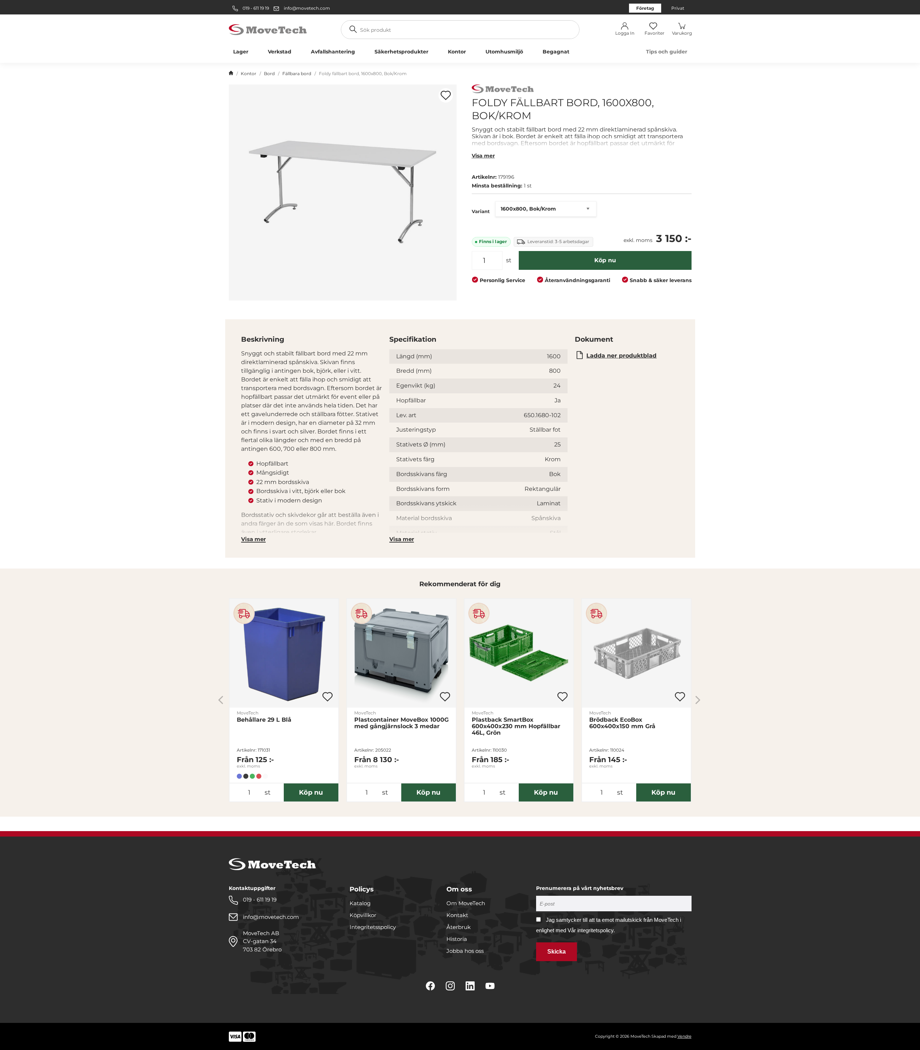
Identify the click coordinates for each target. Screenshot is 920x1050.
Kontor (248, 73)
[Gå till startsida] (231, 73)
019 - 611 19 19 (255, 8)
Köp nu (605, 260)
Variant (481, 211)
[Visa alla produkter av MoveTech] (503, 89)
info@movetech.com (307, 8)
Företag (645, 8)
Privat (677, 8)
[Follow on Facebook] (430, 986)
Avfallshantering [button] (333, 51)
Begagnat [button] (556, 51)
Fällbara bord (296, 73)
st (509, 260)
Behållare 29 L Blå (264, 720)
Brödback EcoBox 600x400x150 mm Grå (622, 723)
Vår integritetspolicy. (591, 930)
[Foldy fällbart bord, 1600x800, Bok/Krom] (343, 193)
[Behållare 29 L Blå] (284, 653)
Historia (456, 939)
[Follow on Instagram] (450, 986)
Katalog (360, 903)
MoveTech (247, 713)
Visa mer (483, 155)
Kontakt (457, 915)
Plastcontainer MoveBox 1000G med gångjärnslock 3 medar (401, 723)
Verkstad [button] (279, 51)
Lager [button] (240, 51)
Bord (269, 73)
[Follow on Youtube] (490, 986)
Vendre (684, 1036)
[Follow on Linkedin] (470, 986)
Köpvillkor (363, 915)
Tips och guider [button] (666, 51)
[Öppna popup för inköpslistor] (445, 95)
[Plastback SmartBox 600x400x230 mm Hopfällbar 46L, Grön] (519, 653)
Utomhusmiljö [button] (504, 51)
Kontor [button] (457, 51)
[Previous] (221, 700)
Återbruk (458, 927)
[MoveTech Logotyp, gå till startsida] (268, 29)
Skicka (556, 952)
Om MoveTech (465, 903)
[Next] (698, 700)
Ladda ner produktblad (621, 355)
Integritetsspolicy (373, 927)
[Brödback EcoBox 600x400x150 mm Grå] (636, 653)
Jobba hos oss (465, 950)
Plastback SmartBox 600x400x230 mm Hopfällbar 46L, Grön (516, 726)
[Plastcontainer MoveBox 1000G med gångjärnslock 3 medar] (401, 653)
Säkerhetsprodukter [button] (401, 51)
